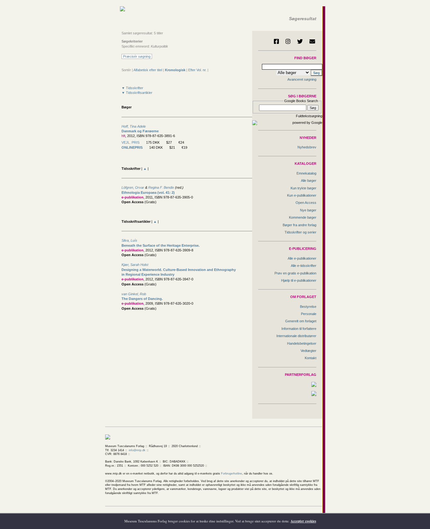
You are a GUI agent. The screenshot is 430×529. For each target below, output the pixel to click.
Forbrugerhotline (231, 473)
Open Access (306, 202)
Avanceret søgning (301, 79)
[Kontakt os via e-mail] (312, 41)
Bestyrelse (308, 306)
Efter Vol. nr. (197, 70)
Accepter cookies (303, 521)
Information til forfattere (298, 329)
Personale (308, 314)
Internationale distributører (296, 336)
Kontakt (310, 358)
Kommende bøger (302, 217)
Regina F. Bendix (161, 187)
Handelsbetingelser (301, 343)
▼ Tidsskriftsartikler (137, 93)
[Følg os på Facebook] (276, 41)
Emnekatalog (306, 173)
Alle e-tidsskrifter (303, 265)
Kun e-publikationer (301, 195)
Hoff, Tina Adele (134, 126)
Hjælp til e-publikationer (298, 280)
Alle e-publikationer (302, 258)
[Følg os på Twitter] (300, 41)
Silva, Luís (129, 240)
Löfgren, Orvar (133, 187)
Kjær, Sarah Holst (135, 265)
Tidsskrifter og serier (300, 232)
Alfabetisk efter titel (147, 70)
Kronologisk (175, 70)
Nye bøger (308, 210)
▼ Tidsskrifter (132, 88)
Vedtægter (308, 351)
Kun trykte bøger (303, 188)
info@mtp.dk (137, 450)
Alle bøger (308, 180)
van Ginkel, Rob (134, 294)
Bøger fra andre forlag (299, 225)
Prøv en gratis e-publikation (295, 273)
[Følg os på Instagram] (288, 41)
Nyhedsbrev (306, 147)
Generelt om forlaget (300, 321)
